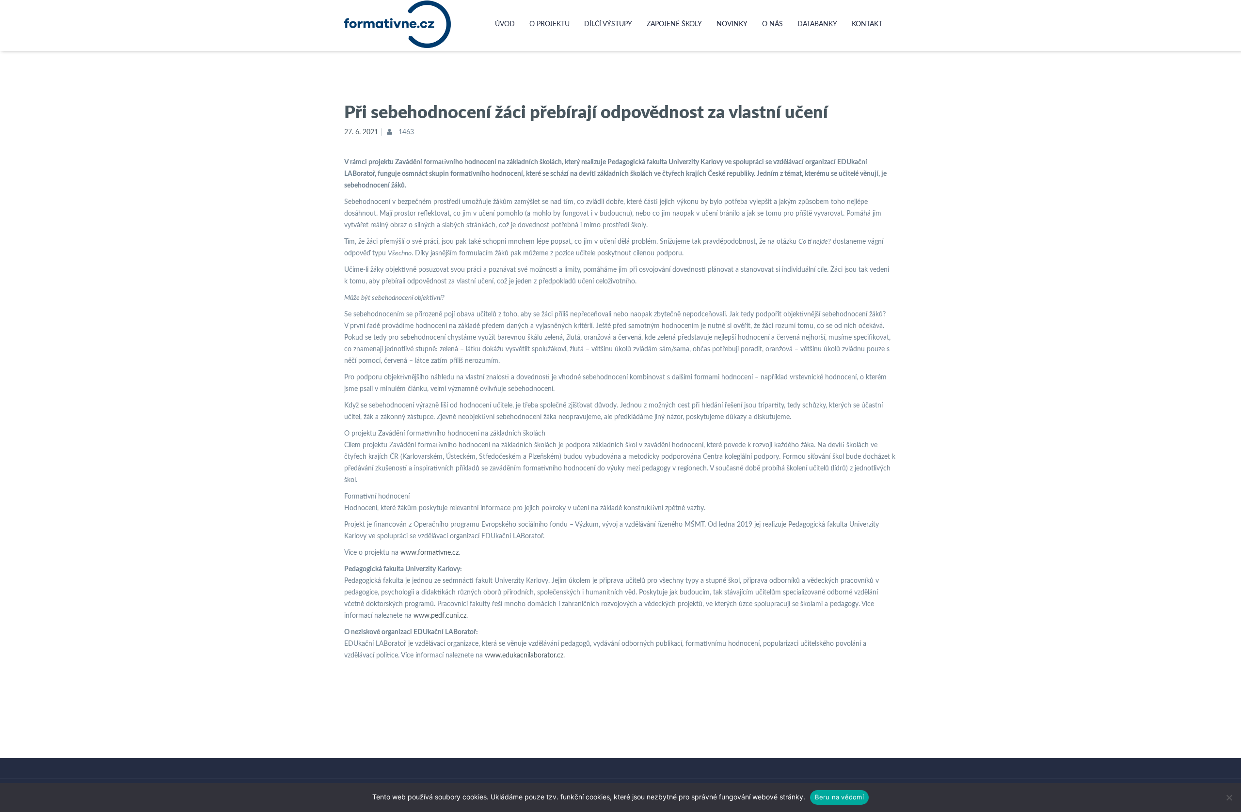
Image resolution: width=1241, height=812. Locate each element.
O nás (772, 24)
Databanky (817, 24)
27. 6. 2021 (361, 132)
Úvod (505, 24)
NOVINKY (732, 24)
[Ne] (1229, 797)
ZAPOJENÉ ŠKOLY (674, 24)
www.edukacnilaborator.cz (524, 655)
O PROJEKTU (549, 24)
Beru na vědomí (839, 797)
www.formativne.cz (429, 552)
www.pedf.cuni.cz (440, 615)
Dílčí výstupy (608, 24)
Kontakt (867, 24)
